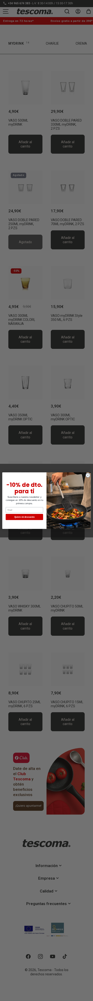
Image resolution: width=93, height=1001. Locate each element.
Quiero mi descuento (24, 517)
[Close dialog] (88, 475)
